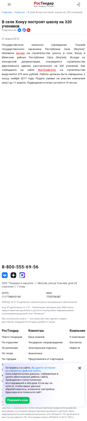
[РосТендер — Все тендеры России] (44, 4)
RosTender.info (47, 69)
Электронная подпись (42, 347)
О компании (77, 336)
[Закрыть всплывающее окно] (80, 368)
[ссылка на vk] (5, 275)
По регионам (10, 347)
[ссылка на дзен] (13, 275)
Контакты (76, 342)
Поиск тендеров (12, 336)
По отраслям (10, 342)
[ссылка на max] (22, 275)
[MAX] (24, 30)
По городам (9, 359)
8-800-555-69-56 (20, 267)
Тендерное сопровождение (45, 342)
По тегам (7, 353)
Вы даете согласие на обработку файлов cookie (30, 369)
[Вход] (78, 4)
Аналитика (35, 353)
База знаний (36, 336)
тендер (20, 53)
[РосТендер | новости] (28, 30)
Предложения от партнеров (45, 359)
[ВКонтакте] (19, 30)
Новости (75, 347)
